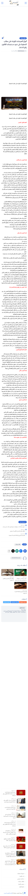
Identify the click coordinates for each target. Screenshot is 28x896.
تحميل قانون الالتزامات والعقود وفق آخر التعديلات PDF (10, 839)
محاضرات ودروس (20, 879)
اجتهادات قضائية (21, 873)
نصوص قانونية (21, 884)
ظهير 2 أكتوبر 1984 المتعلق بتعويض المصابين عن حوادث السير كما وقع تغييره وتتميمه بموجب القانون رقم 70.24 (10, 862)
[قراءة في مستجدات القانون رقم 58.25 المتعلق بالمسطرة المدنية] (21, 800)
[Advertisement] (14, 22)
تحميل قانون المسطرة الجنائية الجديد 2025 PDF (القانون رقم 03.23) (9, 824)
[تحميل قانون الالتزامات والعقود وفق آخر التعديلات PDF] (21, 839)
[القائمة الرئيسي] (26, 3)
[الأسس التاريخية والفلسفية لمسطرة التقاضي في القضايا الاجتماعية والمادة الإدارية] (21, 853)
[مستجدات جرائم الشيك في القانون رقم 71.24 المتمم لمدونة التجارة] (21, 815)
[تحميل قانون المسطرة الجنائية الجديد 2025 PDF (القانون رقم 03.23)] (21, 823)
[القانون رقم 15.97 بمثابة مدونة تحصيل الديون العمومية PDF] (21, 846)
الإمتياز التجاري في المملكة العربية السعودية (17, 535)
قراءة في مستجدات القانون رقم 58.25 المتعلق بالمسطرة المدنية (10, 801)
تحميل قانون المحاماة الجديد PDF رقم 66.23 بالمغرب (10, 808)
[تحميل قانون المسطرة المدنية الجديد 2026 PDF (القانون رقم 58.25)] (21, 792)
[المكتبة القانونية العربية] (14, 3)
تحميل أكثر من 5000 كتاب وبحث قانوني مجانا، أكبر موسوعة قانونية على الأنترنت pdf (9, 832)
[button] (20, 551)
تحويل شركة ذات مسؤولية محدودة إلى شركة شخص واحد (14, 527)
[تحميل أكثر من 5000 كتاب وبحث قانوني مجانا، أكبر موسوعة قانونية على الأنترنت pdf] (21, 831)
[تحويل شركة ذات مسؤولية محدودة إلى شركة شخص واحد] (20, 572)
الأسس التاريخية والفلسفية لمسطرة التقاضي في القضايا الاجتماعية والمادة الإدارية (10, 854)
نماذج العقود (21, 887)
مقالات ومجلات (23, 38)
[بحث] (2, 3)
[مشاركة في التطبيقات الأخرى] (9, 551)
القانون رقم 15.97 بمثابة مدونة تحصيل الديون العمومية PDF (9, 846)
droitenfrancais (21, 51)
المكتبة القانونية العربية (8, 893)
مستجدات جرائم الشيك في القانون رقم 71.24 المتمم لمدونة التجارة (10, 816)
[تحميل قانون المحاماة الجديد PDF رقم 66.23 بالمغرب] (21, 808)
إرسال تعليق (22, 608)
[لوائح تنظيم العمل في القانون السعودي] (7, 572)
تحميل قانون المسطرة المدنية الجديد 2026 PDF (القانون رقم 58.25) (9, 793)
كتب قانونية (22, 876)
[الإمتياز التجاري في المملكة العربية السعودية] (20, 585)
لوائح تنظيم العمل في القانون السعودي (17, 531)
